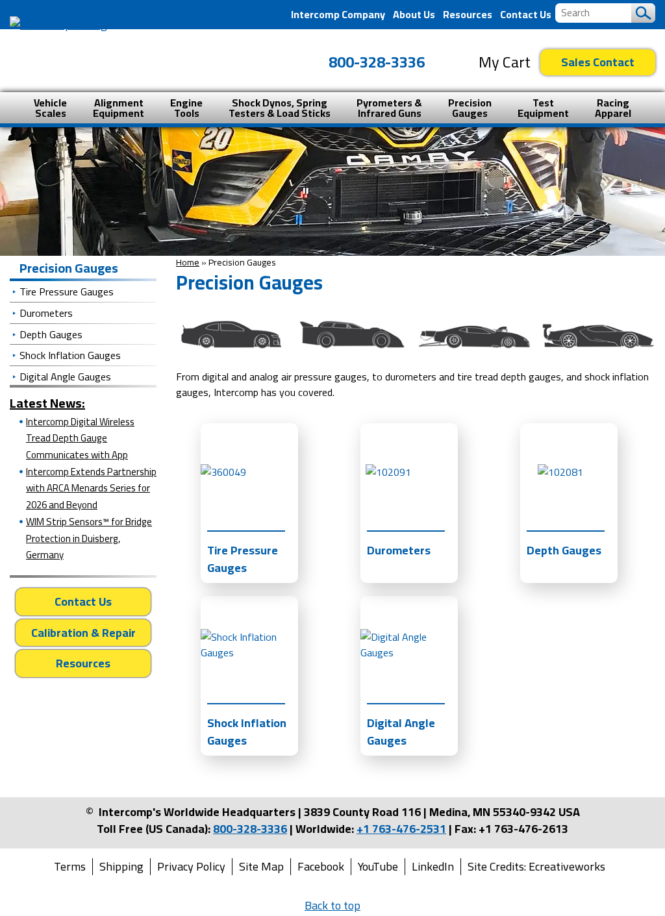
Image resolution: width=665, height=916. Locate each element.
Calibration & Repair (83, 632)
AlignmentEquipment (118, 108)
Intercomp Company (338, 14)
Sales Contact (597, 62)
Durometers (46, 313)
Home (187, 262)
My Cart (505, 62)
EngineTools (186, 108)
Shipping (121, 866)
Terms (70, 866)
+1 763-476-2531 (401, 828)
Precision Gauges (68, 268)
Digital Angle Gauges (65, 376)
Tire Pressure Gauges (66, 291)
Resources (467, 14)
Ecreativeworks (567, 866)
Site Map (261, 866)
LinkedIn (433, 866)
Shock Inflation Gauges (70, 355)
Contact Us (525, 14)
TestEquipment (543, 108)
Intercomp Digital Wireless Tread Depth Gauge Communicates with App (80, 438)
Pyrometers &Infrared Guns (389, 108)
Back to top (332, 905)
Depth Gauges (50, 334)
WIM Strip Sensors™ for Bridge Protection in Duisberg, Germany (89, 538)
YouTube (378, 866)
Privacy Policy (191, 866)
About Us (414, 14)
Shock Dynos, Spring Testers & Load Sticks (280, 108)
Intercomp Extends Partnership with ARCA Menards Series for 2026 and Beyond (91, 488)
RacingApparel (613, 108)
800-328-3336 (377, 62)
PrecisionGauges (470, 108)
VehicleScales (50, 108)
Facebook (320, 866)
